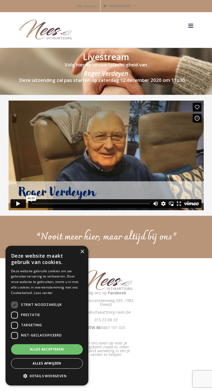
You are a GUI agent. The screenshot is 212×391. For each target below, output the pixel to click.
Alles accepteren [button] (47, 349)
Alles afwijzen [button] (47, 363)
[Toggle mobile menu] (191, 26)
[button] (47, 376)
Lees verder (43, 292)
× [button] (82, 252)
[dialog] (47, 315)
